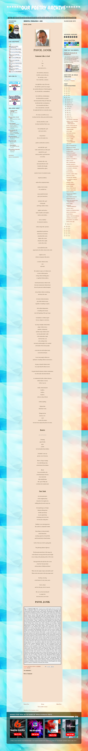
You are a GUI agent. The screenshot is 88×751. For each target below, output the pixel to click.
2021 (44, 17)
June (68, 110)
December (69, 99)
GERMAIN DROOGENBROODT (71, 206)
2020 (40, 17)
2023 (52, 17)
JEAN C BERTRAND (16, 63)
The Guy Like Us (13, 142)
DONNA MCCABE (70, 221)
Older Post (58, 704)
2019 (36, 17)
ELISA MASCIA (69, 172)
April (68, 114)
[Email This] (47, 666)
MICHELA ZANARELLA (71, 158)
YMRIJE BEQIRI (69, 129)
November (69, 101)
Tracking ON (18, 73)
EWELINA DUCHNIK (71, 147)
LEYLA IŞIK (69, 131)
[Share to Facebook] (52, 666)
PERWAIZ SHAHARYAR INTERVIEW (70, 53)
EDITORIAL (11, 155)
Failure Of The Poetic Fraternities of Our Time (14, 133)
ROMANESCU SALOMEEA (72, 219)
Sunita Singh (12, 150)
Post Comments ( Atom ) (34, 710)
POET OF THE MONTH (14, 157)
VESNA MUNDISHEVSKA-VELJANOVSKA (72, 201)
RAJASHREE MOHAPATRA (72, 166)
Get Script (11, 73)
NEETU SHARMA (17, 55)
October (68, 103)
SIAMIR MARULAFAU (71, 190)
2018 (32, 17)
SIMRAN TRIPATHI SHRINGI (72, 216)
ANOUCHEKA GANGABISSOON (70, 141)
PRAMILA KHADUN (70, 164)
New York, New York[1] (14, 137)
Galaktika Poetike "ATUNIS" (13, 111)
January (68, 224)
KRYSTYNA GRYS (70, 175)
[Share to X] (50, 666)
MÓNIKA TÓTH (69, 182)
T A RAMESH (69, 170)
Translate (73, 80)
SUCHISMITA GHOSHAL (71, 168)
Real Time (15, 73)
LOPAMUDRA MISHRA (71, 177)
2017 (28, 17)
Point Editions (13, 145)
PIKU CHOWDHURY (70, 162)
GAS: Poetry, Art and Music (14, 117)
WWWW (73, 17)
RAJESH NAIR (17, 66)
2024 (56, 17)
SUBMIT (15, 17)
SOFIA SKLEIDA (70, 191)
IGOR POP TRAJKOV (70, 153)
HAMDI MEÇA (69, 214)
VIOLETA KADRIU (14, 58)
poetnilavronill (13, 141)
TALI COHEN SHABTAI (71, 196)
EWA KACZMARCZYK (71, 145)
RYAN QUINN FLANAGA (15, 52)
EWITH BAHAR (69, 135)
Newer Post (26, 704)
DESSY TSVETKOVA (15, 72)
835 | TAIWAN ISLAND (14, 146)
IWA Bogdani (13, 123)
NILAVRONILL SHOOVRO (72, 119)
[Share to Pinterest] (53, 666)
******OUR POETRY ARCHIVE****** (43, 7)
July (67, 108)
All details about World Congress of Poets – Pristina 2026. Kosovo (14, 126)
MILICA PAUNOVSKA (71, 212)
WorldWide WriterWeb (15, 149)
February (68, 118)
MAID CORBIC (69, 157)
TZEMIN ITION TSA (70, 198)
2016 (24, 17)
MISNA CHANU (69, 160)
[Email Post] (45, 666)
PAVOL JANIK (69, 203)
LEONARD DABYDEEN (71, 155)
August (68, 106)
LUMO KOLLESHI (18, 69)
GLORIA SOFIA (69, 151)
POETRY (29, 668)
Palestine (68, 17)
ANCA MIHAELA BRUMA (15, 49)
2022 (48, 17)
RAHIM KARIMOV (70, 184)
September (69, 104)
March (68, 116)
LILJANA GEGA (69, 208)
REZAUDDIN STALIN (71, 188)
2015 (20, 17)
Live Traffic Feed (15, 44)
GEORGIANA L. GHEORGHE (72, 149)
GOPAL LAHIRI (69, 138)
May (68, 112)
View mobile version (42, 706)
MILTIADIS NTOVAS (70, 133)
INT (63, 17)
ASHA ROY (68, 143)
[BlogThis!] (49, 666)
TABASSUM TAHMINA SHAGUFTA (71, 194)
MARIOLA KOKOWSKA (71, 127)
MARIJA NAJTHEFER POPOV (72, 210)
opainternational (13, 136)
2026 (66, 88)
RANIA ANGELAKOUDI (71, 125)
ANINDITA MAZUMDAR (71, 218)
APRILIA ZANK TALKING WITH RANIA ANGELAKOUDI (72, 122)
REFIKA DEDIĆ (69, 186)
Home (10, 17)
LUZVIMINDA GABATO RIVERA (71, 180)
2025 (60, 17)
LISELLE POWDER (70, 137)
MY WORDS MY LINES (13, 130)
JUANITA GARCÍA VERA (71, 173)
